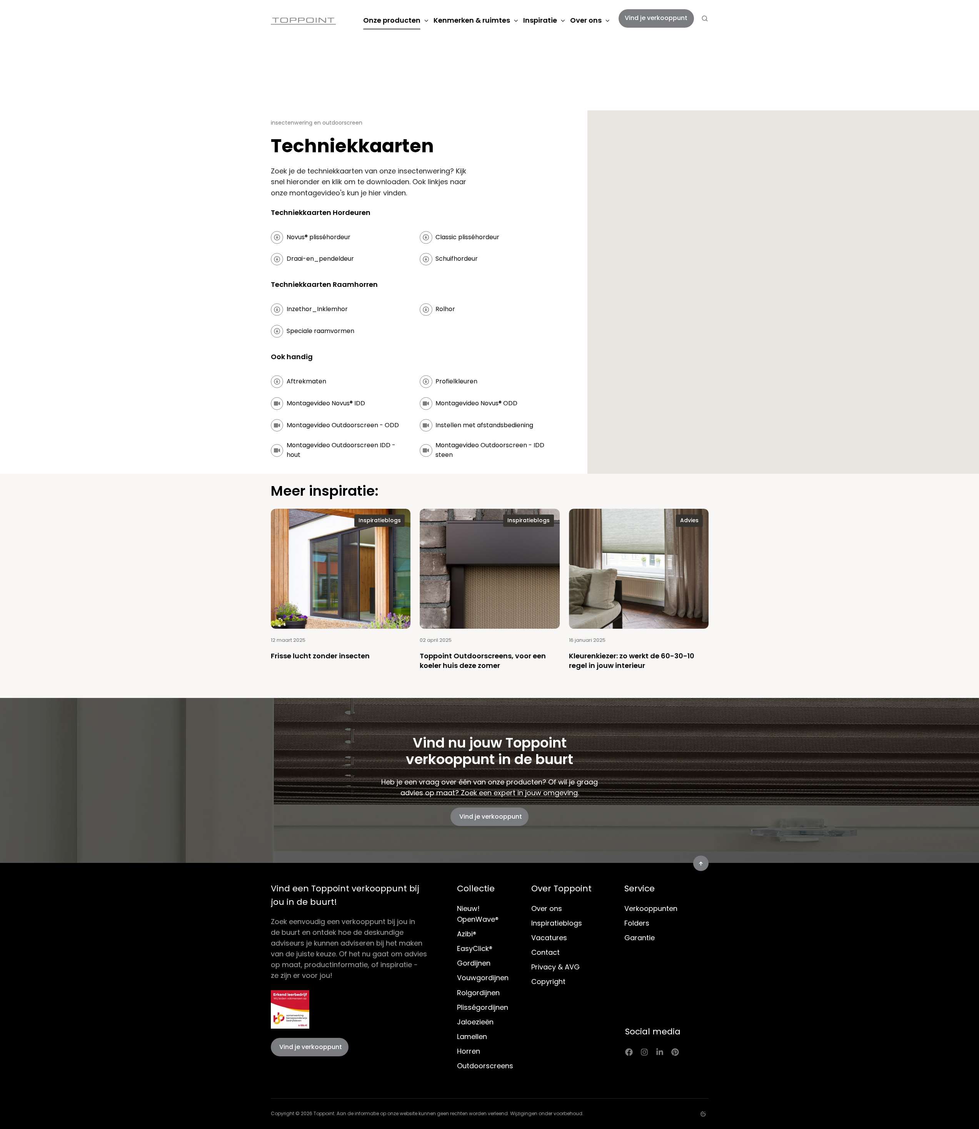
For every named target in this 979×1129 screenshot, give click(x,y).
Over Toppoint (561, 888)
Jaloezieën (475, 1022)
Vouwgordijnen (483, 977)
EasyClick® (474, 948)
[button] (705, 18)
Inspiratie (540, 20)
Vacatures (549, 937)
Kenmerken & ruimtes (472, 20)
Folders (636, 923)
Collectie (476, 888)
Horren (468, 1051)
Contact (545, 952)
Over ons (586, 20)
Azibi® (466, 934)
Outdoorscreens (485, 1066)
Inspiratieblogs (556, 923)
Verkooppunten (650, 908)
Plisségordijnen (482, 1007)
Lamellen (472, 1036)
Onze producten (391, 20)
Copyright (548, 981)
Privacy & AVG (555, 967)
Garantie (639, 937)
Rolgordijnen (478, 992)
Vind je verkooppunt (656, 17)
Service (639, 888)
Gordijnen (473, 963)
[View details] (629, 1051)
